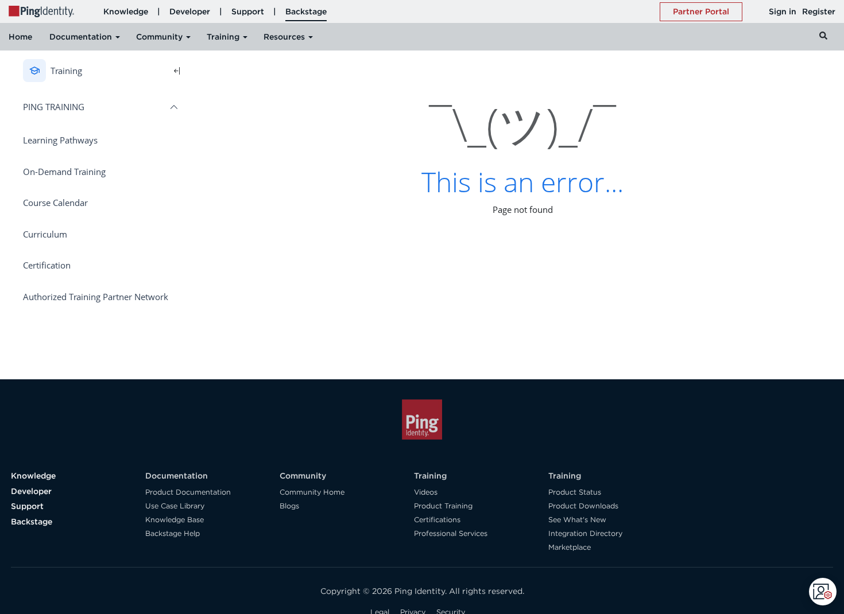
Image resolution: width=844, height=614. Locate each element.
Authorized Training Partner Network (95, 296)
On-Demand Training (64, 171)
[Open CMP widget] (823, 591)
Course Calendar (55, 202)
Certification (47, 265)
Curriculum (45, 234)
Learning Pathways (60, 140)
